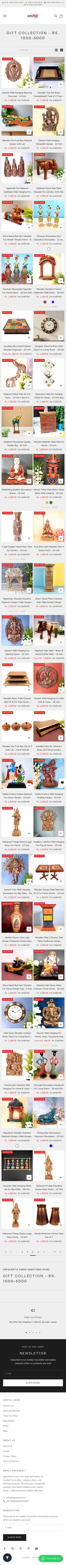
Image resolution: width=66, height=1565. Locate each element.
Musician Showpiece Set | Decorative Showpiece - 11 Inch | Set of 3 (49, 238)
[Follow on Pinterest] (28, 1548)
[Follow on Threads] (20, 1548)
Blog (5, 1430)
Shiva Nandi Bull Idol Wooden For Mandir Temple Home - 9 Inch (17, 238)
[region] (33, 1318)
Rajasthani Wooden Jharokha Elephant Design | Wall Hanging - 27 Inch (17, 600)
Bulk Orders (9, 1420)
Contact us (8, 1405)
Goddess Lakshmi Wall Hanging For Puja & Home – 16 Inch (48, 843)
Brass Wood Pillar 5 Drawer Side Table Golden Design (48, 600)
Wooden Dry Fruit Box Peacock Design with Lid (17, 142)
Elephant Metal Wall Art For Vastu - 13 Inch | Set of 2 (17, 396)
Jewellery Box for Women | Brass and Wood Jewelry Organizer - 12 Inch (49, 748)
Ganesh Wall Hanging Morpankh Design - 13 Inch (49, 142)
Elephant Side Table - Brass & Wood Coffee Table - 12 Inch (49, 652)
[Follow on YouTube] (36, 1548)
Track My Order (10, 1415)
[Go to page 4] (5, 1252)
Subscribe (33, 1382)
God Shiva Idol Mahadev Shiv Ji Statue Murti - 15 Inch (49, 548)
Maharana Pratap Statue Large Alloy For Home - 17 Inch (17, 843)
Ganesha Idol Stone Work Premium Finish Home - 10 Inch (49, 987)
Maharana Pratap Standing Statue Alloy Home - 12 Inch (49, 1187)
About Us (7, 1446)
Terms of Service (11, 1461)
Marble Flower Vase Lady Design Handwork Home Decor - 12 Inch (17, 939)
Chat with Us (53, 1558)
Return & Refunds (11, 1410)
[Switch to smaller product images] (61, 50)
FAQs (5, 1425)
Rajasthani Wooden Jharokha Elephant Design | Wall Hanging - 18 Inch (17, 1134)
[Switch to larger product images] (56, 50)
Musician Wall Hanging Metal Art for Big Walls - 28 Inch (17, 1187)
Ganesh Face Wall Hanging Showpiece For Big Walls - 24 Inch (17, 891)
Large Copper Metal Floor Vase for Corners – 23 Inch (17, 548)
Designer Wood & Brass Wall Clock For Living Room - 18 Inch (48, 348)
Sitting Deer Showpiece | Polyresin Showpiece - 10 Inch (49, 1134)
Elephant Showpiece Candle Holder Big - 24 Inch (17, 443)
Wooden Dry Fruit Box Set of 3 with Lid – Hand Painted (17, 748)
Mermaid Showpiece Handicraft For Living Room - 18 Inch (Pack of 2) (49, 1087)
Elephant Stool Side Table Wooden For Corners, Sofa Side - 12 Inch (49, 190)
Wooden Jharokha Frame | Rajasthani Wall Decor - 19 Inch (49, 291)
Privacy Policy (9, 1456)
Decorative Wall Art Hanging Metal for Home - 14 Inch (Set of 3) (49, 396)
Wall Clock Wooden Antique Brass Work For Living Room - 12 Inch (17, 1035)
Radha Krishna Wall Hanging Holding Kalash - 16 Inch (49, 796)
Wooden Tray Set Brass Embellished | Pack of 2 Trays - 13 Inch (49, 94)
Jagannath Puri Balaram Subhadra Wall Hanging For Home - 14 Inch (17, 190)
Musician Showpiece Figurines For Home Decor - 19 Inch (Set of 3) (17, 291)
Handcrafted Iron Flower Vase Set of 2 (49, 1235)
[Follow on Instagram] (12, 1548)
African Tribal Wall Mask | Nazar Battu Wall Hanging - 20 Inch (49, 491)
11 (55, 1252)
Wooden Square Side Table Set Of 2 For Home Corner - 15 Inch (48, 891)
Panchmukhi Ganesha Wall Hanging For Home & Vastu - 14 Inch (17, 1087)
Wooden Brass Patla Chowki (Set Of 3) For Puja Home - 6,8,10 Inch (17, 700)
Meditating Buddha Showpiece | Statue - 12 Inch (17, 491)
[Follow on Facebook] (4, 1548)
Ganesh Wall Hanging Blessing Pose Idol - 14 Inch (17, 94)
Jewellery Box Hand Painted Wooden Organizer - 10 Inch (17, 348)
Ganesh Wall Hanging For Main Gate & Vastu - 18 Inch (49, 700)
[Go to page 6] (60, 1252)
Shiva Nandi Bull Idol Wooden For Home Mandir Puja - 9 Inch (17, 987)
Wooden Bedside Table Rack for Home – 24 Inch (49, 443)
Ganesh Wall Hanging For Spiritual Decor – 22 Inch (17, 652)
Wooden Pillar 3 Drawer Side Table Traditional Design (49, 939)
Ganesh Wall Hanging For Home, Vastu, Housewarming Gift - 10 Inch (49, 1035)
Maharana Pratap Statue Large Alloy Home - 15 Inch (17, 1235)
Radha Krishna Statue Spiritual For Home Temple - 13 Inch (17, 796)
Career (6, 1451)
